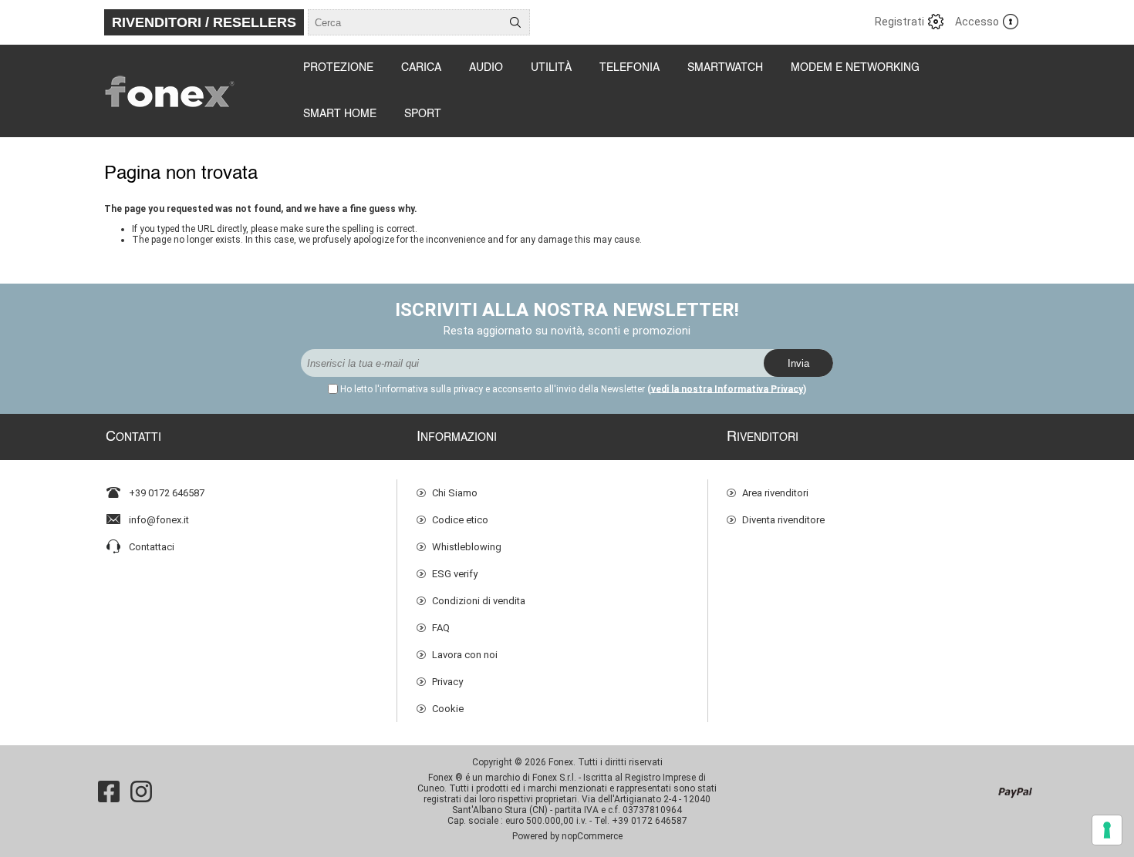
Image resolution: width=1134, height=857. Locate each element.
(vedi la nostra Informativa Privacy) (726, 389)
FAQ (441, 628)
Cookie (448, 708)
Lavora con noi (465, 654)
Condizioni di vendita (478, 601)
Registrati (899, 21)
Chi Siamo (455, 493)
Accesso (977, 21)
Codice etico (460, 520)
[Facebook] (108, 791)
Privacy (447, 681)
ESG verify (455, 574)
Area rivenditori (775, 493)
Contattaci (151, 547)
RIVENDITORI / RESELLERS (204, 22)
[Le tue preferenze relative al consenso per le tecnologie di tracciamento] (1107, 830)
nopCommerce (592, 836)
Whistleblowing (466, 547)
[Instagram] (141, 791)
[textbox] (405, 22)
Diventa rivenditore (783, 520)
